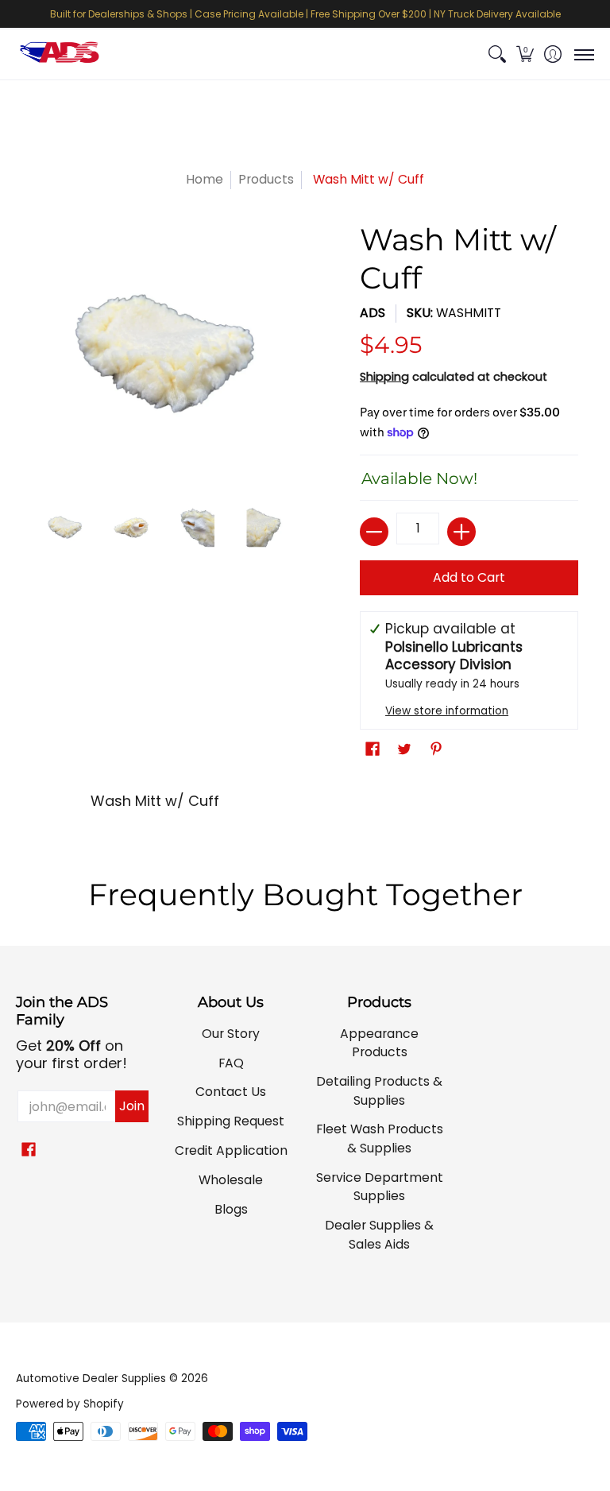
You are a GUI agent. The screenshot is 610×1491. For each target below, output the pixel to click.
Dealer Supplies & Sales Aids (379, 1234)
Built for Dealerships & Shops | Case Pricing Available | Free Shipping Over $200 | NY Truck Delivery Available (305, 14)
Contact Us (230, 1091)
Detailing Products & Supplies (379, 1091)
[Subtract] (374, 531)
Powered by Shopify (70, 1404)
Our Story (231, 1033)
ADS (372, 313)
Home (204, 179)
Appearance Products (379, 1043)
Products (266, 179)
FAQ (231, 1063)
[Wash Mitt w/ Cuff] (65, 527)
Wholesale (231, 1180)
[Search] (497, 54)
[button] (525, 54)
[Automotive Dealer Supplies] (59, 54)
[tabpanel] (305, 806)
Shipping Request (230, 1121)
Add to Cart (469, 577)
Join (132, 1106)
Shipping (384, 377)
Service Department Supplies (379, 1187)
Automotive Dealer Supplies (91, 1378)
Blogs (231, 1209)
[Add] (461, 531)
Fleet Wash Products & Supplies (379, 1138)
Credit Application (231, 1150)
